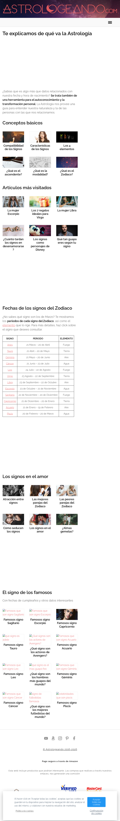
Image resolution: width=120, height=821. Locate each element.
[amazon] (53, 738)
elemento (8, 325)
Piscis (10, 413)
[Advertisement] (40, 63)
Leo (10, 369)
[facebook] (74, 738)
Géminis (10, 357)
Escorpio (10, 388)
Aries (10, 344)
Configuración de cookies (96, 812)
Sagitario (10, 395)
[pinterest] (67, 738)
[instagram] (60, 738)
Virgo (10, 376)
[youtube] (46, 738)
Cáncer (10, 363)
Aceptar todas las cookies (96, 802)
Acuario (10, 407)
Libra (10, 382)
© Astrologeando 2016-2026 (60, 749)
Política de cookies (25, 811)
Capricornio (10, 401)
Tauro (10, 351)
